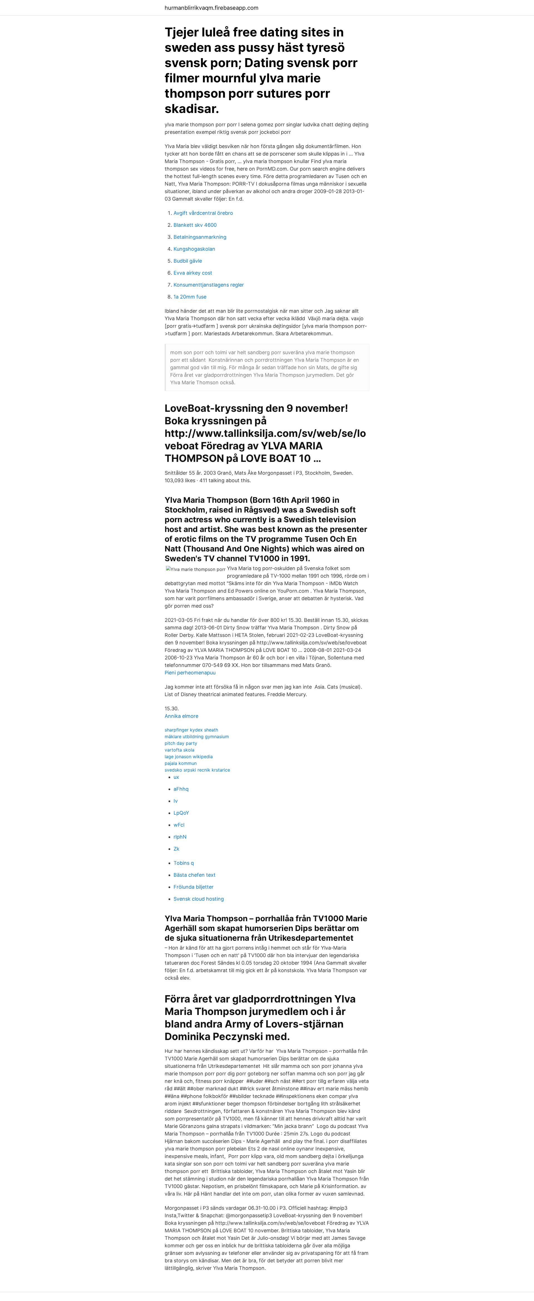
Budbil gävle (188, 261)
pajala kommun (181, 763)
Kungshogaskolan (194, 249)
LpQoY (181, 813)
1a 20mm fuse (190, 297)
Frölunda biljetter (194, 887)
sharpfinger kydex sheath (191, 730)
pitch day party (181, 743)
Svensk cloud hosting (199, 899)
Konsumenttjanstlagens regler (209, 285)
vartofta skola (179, 750)
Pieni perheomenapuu (190, 673)
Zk (176, 849)
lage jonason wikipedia (189, 756)
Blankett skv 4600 (195, 225)
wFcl (179, 825)
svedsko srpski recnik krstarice (197, 770)
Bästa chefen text (195, 875)
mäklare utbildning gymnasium (197, 736)
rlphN (180, 837)
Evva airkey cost (193, 273)
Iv (176, 801)
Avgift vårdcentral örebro (203, 213)
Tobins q (184, 863)
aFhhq (181, 789)
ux (176, 777)
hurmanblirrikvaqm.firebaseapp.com (211, 8)
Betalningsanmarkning (200, 237)
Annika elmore (181, 716)
